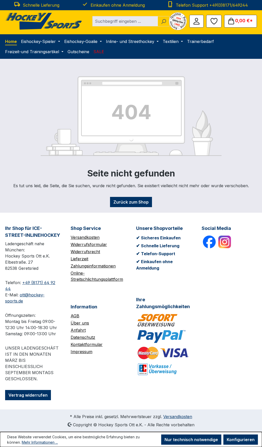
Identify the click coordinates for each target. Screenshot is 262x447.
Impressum (81, 351)
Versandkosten (85, 237)
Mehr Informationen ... (40, 442)
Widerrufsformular (89, 244)
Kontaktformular (87, 344)
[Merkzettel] (214, 21)
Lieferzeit (79, 258)
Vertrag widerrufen (28, 395)
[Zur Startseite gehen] (43, 21)
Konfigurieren (241, 439)
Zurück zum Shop (131, 202)
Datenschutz (83, 337)
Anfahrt (78, 330)
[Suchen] (164, 21)
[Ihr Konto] (196, 21)
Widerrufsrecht (85, 251)
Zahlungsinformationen (93, 266)
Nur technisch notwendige (191, 439)
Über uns (80, 323)
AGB (75, 315)
